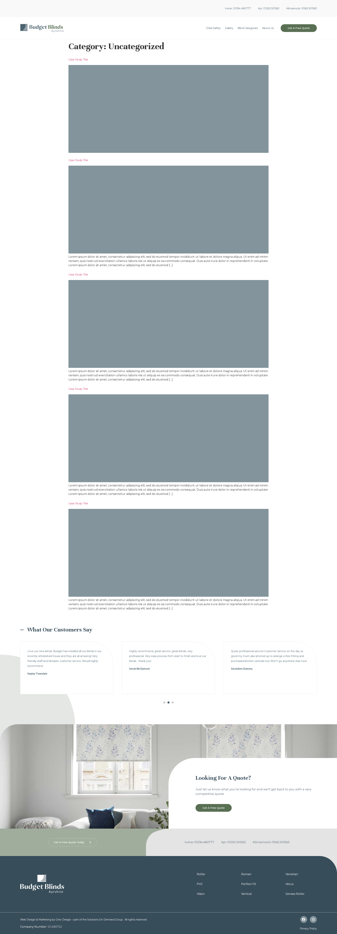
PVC (200, 884)
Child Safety (213, 28)
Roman (246, 874)
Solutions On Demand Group (105, 919)
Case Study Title (78, 59)
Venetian (292, 874)
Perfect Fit (248, 884)
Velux (290, 884)
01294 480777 (242, 8)
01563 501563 (309, 8)
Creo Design (63, 919)
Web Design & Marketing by (38, 919)
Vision (201, 894)
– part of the (79, 919)
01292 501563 (271, 8)
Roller (201, 874)
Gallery (229, 28)
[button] (299, 28)
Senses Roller (295, 894)
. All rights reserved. (135, 919)
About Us (268, 28)
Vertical (246, 894)
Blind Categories (248, 28)
